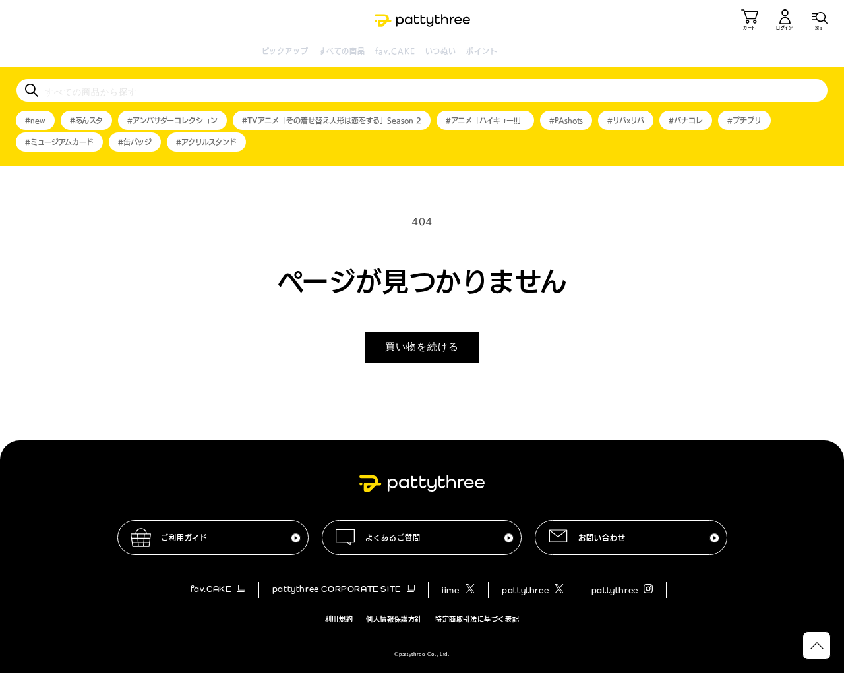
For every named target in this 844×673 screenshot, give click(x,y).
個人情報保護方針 (394, 619)
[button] (819, 19)
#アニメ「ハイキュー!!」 (485, 120)
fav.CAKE (395, 51)
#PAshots (566, 120)
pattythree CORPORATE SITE (338, 589)
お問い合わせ (602, 537)
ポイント (481, 51)
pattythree (526, 590)
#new (35, 120)
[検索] (31, 90)
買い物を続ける (422, 346)
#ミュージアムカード (59, 142)
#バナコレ (686, 120)
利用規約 (339, 619)
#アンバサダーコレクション (172, 120)
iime (452, 590)
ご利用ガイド (184, 537)
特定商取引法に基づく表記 (477, 619)
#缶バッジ (135, 142)
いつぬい (440, 51)
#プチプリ (744, 120)
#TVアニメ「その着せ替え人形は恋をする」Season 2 (331, 120)
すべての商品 (342, 51)
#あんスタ (86, 120)
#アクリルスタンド (206, 142)
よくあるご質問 (393, 537)
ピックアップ (285, 51)
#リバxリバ (625, 120)
